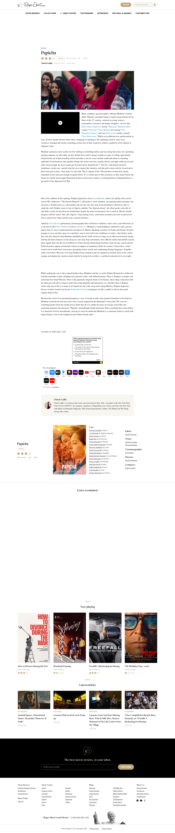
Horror (44, 802)
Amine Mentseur (95, 459)
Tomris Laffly (46, 63)
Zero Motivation (89, 136)
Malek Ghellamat (95, 467)
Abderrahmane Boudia (97, 456)
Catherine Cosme (78, 289)
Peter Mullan (103, 129)
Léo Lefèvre (54, 223)
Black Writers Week (120, 794)
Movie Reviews (33, 13)
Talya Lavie (110, 133)
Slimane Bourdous (95, 473)
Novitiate (93, 129)
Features (116, 797)
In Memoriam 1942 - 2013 (80, 817)
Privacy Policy (107, 829)
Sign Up (20, 801)
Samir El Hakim (94, 462)
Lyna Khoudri (99, 198)
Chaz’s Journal (94, 791)
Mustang (112, 126)
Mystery (68, 788)
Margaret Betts (124, 126)
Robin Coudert (130, 468)
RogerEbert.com (99, 406)
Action (44, 788)
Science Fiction (70, 797)
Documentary (47, 797)
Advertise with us (143, 794)
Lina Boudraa (93, 470)
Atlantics (80, 226)
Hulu (43, 805)
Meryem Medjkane (96, 447)
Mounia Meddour (131, 445)
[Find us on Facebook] (137, 800)
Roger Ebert (117, 802)
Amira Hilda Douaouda (97, 445)
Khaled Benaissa (95, 453)
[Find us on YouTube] (141, 800)
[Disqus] (87, 571)
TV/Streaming (86, 13)
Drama (60, 58)
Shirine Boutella (94, 442)
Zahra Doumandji (95, 450)
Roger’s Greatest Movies (26, 788)
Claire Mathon (62, 226)
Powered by (47, 387)
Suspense (68, 799)
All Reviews (22, 791)
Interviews (102, 13)
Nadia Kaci (93, 439)
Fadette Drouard (131, 442)
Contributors (142, 13)
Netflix (67, 791)
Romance (68, 794)
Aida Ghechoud (94, 464)
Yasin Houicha (94, 436)
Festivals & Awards (121, 13)
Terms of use (94, 829)
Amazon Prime (47, 791)
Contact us (140, 791)
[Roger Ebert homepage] (31, 4)
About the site (142, 788)
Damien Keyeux (131, 434)
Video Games (117, 791)
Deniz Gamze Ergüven (91, 126)
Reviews (43, 48)
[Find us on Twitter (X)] (145, 800)
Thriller (67, 802)
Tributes (92, 805)
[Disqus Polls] (87, 520)
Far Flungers (93, 799)
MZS (90, 797)
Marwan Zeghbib (95, 430)
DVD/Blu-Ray (117, 788)
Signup (126, 5)
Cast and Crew (23, 794)
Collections (50, 13)
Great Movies (69, 13)
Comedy (45, 794)
